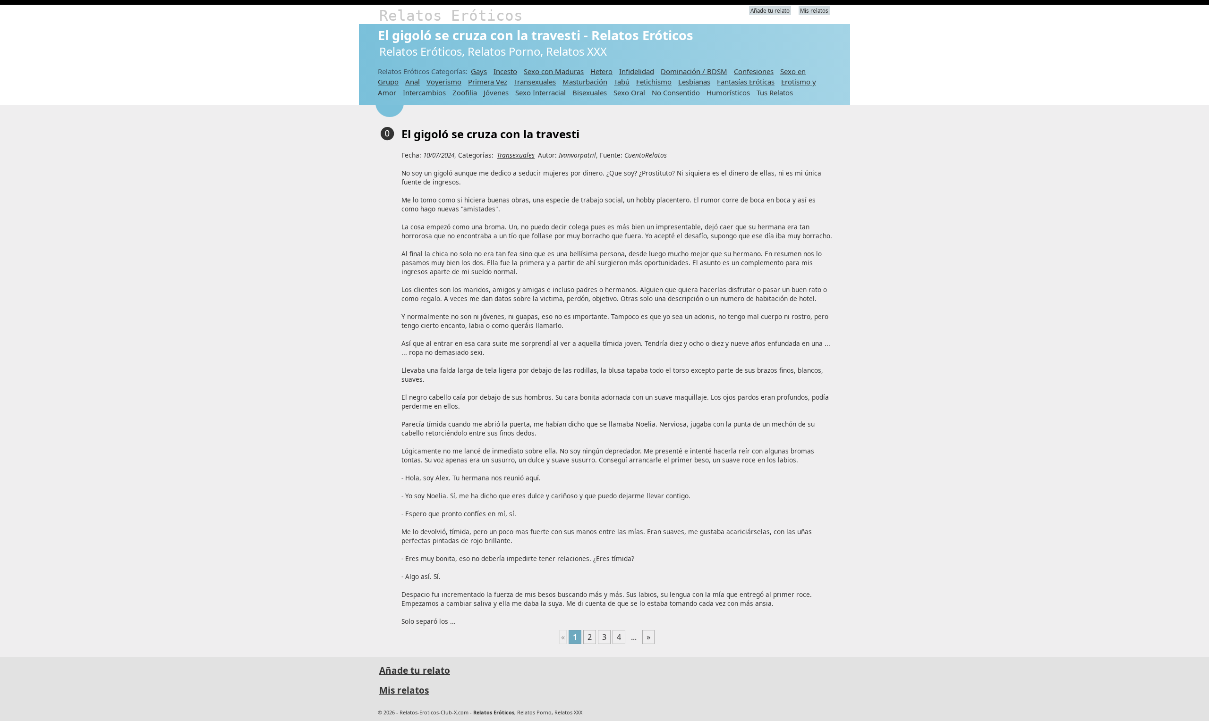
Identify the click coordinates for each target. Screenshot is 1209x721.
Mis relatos (814, 10)
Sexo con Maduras (554, 71)
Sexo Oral (629, 92)
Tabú (622, 81)
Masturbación (584, 81)
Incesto (505, 71)
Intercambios (424, 92)
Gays (479, 71)
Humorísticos (728, 92)
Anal (412, 81)
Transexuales (535, 81)
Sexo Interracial (540, 92)
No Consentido (676, 92)
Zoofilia (464, 92)
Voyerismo (443, 81)
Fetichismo (654, 81)
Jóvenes (496, 92)
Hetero (601, 71)
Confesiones (754, 71)
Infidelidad (636, 71)
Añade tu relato (770, 10)
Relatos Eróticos (451, 15)
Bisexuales (589, 92)
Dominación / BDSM (694, 71)
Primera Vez (487, 81)
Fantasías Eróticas (746, 81)
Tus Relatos (775, 92)
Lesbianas (694, 81)
